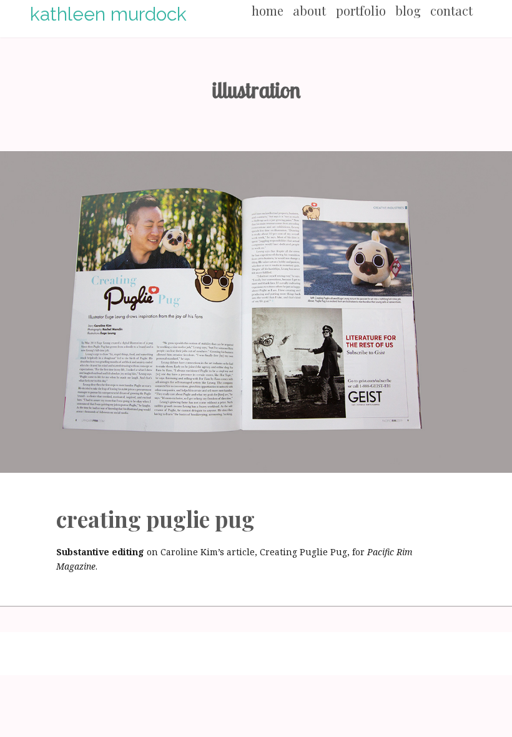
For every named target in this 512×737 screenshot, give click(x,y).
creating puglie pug (155, 518)
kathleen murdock (108, 14)
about (309, 10)
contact (451, 10)
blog (408, 10)
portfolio (361, 10)
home (267, 10)
